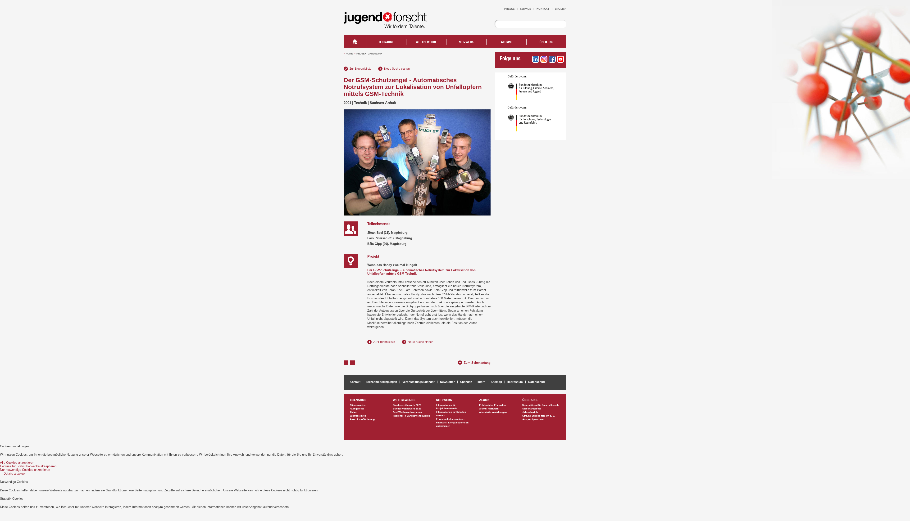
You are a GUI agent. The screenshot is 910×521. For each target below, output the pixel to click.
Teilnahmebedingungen (381, 382)
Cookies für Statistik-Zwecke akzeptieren (28, 466)
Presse (509, 8)
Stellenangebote (531, 408)
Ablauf (353, 412)
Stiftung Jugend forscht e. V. (538, 415)
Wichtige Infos (358, 415)
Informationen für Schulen (451, 412)
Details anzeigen (15, 473)
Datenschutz (536, 382)
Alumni (506, 42)
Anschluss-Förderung (362, 419)
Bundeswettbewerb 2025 (407, 408)
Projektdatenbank (369, 53)
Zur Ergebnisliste (360, 68)
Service (525, 8)
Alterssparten (357, 405)
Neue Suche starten (397, 68)
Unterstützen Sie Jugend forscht (540, 405)
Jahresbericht (530, 412)
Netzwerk (466, 42)
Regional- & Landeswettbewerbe (411, 415)
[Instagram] (543, 59)
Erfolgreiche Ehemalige (492, 405)
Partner (440, 415)
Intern (481, 382)
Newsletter (447, 382)
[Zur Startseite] (389, 25)
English (560, 8)
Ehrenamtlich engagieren (450, 419)
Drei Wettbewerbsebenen (407, 412)
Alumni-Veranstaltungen (493, 412)
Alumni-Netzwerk (489, 408)
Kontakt (543, 8)
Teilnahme (386, 42)
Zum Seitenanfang (477, 362)
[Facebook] (552, 59)
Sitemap (496, 382)
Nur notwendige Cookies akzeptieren (25, 470)
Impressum (515, 382)
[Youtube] (560, 59)
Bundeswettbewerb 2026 (407, 405)
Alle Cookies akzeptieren (17, 462)
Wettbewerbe (426, 42)
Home (349, 53)
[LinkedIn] (535, 59)
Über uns (546, 42)
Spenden (466, 382)
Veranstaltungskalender (418, 382)
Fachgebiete (357, 408)
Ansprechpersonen (533, 419)
